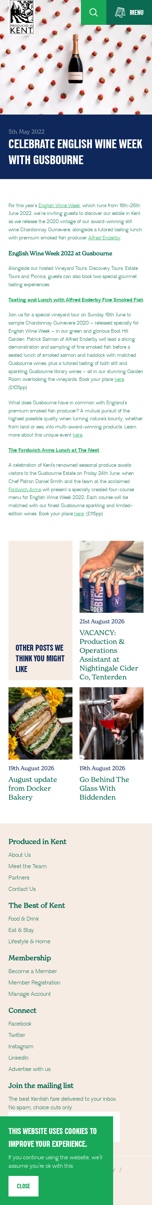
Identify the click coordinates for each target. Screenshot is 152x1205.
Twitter (16, 1035)
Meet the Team (27, 866)
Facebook (19, 1024)
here (119, 379)
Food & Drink (23, 919)
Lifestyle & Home (29, 941)
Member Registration (34, 982)
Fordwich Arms (24, 489)
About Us (19, 855)
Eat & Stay (21, 930)
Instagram (21, 1046)
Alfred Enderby (104, 237)
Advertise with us (29, 1069)
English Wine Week (59, 205)
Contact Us (22, 889)
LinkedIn (18, 1058)
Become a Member (32, 971)
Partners (18, 878)
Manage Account (29, 994)
